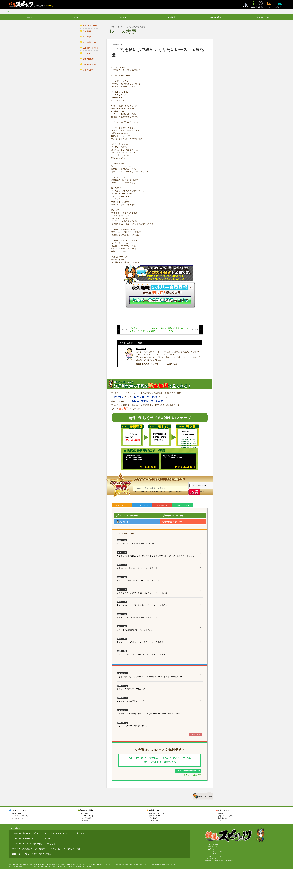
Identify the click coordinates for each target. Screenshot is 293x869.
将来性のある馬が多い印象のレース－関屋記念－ (138, 566)
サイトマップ (213, 858)
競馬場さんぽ (223, 818)
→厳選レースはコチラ (191, 775)
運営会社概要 (213, 844)
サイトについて (263, 17)
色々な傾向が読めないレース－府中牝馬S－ (136, 628)
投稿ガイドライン (214, 856)
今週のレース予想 (86, 816)
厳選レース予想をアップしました (131, 689)
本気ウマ (221, 820)
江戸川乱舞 (141, 349)
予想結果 (122, 17)
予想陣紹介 (153, 818)
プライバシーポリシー (216, 851)
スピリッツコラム (18, 810)
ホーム (29, 17)
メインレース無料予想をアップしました (134, 701)
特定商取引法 (213, 846)
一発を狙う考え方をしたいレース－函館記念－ (137, 615)
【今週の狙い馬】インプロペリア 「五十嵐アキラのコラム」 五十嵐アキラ (149, 677)
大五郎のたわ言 (17, 818)
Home (8, 11)
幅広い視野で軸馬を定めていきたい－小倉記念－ (138, 578)
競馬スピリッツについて (158, 813)
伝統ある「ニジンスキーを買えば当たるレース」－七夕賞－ (143, 591)
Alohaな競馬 (16, 813)
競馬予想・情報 (86, 810)
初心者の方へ (215, 17)
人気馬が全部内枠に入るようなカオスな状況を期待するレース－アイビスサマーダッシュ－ (156, 554)
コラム (76, 17)
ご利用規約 (212, 854)
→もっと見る (195, 734)
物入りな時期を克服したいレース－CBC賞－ (136, 541)
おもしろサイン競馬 (225, 816)
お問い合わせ (213, 849)
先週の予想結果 (86, 818)
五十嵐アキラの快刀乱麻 (20, 816)
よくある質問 (169, 17)
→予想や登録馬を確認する (187, 770)
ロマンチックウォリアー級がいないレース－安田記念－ (141, 652)
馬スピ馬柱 (84, 813)
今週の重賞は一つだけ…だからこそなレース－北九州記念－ (143, 603)
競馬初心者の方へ (155, 816)
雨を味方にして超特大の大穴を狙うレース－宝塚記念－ (141, 640)
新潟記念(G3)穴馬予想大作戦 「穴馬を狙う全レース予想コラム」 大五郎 (148, 714)
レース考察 (84, 820)
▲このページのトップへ (202, 795)
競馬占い (221, 813)
